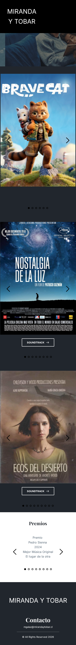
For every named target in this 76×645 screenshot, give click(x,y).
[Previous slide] (8, 140)
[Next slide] (67, 140)
